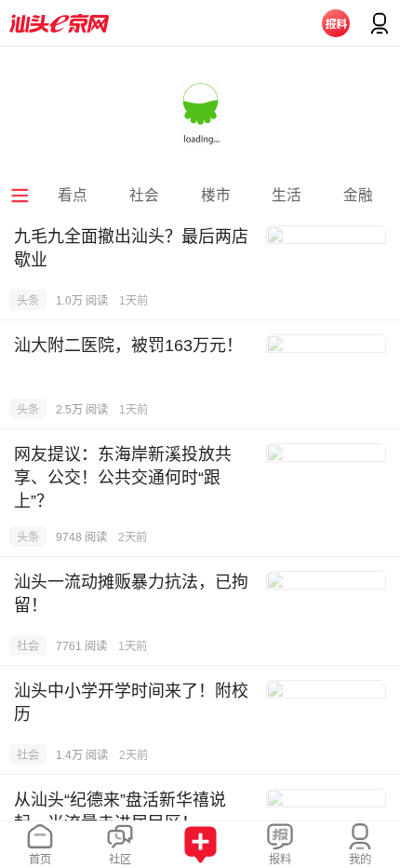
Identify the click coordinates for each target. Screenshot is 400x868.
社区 (120, 859)
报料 (280, 859)
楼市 (216, 195)
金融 (358, 195)
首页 (40, 859)
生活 (286, 195)
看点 (72, 195)
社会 (144, 195)
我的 (360, 859)
